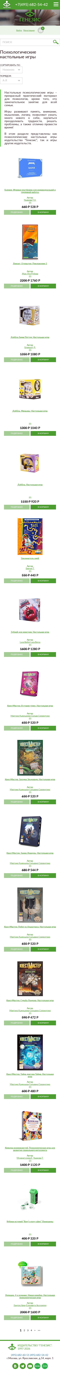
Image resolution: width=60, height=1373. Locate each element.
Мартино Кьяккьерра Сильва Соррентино (30, 716)
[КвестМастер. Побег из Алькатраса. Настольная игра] (30, 905)
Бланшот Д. (30, 348)
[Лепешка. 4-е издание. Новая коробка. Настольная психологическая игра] (30, 1273)
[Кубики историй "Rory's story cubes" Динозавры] (30, 1199)
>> (39, 1330)
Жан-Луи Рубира (30, 274)
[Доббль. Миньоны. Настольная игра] (30, 389)
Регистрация (29, 30)
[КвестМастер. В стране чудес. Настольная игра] (30, 684)
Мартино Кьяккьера (19, 790)
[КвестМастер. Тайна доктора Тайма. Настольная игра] (30, 1052)
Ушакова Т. (38, 1158)
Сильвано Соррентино (39, 790)
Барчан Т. (30, 569)
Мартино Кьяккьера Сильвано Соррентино (30, 863)
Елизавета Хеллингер (36, 1306)
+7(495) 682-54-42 (31, 5)
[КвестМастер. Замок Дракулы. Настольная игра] (30, 831)
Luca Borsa (35, 642)
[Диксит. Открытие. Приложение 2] (30, 241)
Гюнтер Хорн (20, 1306)
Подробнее (17, 212)
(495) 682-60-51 (20, 1355)
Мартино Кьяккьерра (19, 1011)
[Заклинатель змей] (30, 536)
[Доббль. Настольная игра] (30, 463)
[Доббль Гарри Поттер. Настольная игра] (30, 315)
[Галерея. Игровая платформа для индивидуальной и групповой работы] (30, 168)
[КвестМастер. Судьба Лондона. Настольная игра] (30, 978)
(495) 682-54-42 (39, 1355)
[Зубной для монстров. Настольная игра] (30, 610)
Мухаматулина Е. (25, 1158)
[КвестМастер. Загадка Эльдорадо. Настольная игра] (30, 757)
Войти (19, 30)
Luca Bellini (25, 642)
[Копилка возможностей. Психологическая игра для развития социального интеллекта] (30, 1126)
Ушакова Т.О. (30, 200)
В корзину (43, 212)
